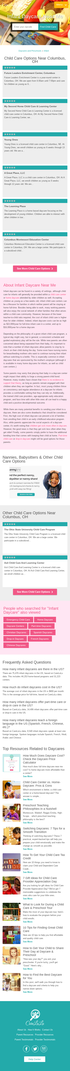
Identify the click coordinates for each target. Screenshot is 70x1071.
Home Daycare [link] (45, 619)
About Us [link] (21, 1030)
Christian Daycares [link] (16, 632)
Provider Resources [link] (44, 1034)
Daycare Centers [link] (15, 626)
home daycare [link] (12, 298)
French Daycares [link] (40, 638)
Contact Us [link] (47, 1030)
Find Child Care (48, 26)
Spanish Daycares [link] (43, 632)
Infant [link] (46, 51)
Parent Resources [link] (24, 1034)
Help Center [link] (34, 1059)
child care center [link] (58, 294)
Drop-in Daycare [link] (15, 638)
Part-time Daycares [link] (41, 626)
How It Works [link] (34, 1030)
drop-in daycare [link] (23, 439)
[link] (12, 4)
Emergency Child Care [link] (18, 619)
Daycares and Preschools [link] (30, 51)
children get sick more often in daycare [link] (48, 425)
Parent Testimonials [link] (24, 1039)
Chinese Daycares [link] (16, 645)
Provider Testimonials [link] (45, 1039)
